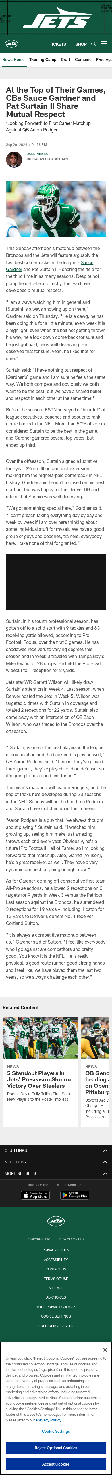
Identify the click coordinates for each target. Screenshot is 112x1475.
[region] (56, 1408)
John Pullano (37, 154)
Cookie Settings (56, 1316)
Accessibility (56, 1260)
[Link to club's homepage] (11, 41)
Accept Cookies (56, 1464)
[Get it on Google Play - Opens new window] (75, 1198)
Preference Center (56, 1326)
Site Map (56, 1288)
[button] (56, 582)
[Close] (105, 1350)
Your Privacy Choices (56, 1307)
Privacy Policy (56, 1250)
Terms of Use (56, 1278)
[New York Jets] (56, 1222)
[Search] (93, 44)
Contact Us (56, 1269)
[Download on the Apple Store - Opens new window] (35, 1196)
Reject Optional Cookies (56, 1447)
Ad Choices (56, 1297)
